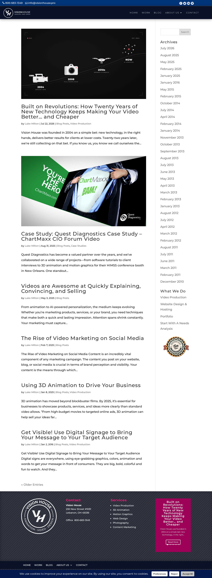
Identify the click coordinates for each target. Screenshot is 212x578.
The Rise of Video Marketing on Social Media (82, 338)
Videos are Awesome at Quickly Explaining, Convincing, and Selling (81, 288)
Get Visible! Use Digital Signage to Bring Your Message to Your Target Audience (76, 435)
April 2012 (167, 227)
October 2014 (170, 103)
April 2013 (167, 185)
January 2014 (170, 130)
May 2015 (167, 89)
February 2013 (170, 199)
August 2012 (169, 213)
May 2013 (167, 179)
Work (146, 12)
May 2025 (167, 62)
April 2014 (167, 117)
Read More (173, 542)
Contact (192, 12)
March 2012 (168, 233)
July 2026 (167, 48)
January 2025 (170, 76)
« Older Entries (32, 485)
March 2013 (168, 192)
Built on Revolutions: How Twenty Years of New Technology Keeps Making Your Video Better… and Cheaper (80, 111)
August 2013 (169, 158)
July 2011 (166, 254)
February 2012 (170, 240)
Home (134, 12)
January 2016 (170, 82)
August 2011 (169, 247)
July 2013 (167, 165)
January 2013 (170, 206)
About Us (172, 12)
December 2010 (172, 281)
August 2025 (169, 55)
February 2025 (171, 69)
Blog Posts (62, 123)
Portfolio (166, 316)
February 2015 (170, 96)
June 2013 (167, 172)
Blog (158, 12)
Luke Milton (32, 123)
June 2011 (167, 261)
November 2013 (172, 137)
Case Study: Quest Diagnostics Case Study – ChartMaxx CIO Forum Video (81, 236)
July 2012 (167, 220)
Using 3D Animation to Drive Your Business (81, 385)
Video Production (80, 123)
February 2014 (170, 124)
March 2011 (168, 268)
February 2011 (170, 275)
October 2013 (170, 144)
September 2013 (172, 151)
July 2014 (167, 110)
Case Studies (78, 245)
